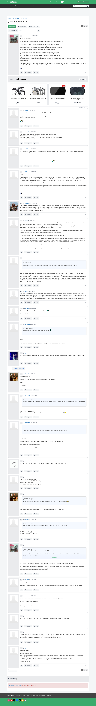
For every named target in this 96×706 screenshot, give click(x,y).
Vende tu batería (26, 695)
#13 (21, 373)
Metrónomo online (34, 695)
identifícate (18, 685)
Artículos (51, 2)
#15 (21, 422)
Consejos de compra (25, 5)
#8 (21, 258)
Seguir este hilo (22, 26)
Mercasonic (66, 2)
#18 (21, 494)
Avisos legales (42, 695)
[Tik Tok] (14, 700)
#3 (21, 131)
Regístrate (85, 2)
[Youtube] (11, 700)
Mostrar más (54, 557)
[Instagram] (9, 700)
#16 (21, 461)
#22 (21, 595)
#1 (21, 35)
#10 (21, 308)
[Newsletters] (25, 700)
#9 (21, 291)
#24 (21, 632)
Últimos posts (11, 5)
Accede (80, 2)
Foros (57, 2)
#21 (21, 579)
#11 (21, 324)
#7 (21, 220)
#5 (21, 171)
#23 (21, 616)
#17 (21, 477)
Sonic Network (19, 695)
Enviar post (12, 26)
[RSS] (22, 700)
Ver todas (82, 79)
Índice (33, 5)
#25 (21, 648)
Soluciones (17, 5)
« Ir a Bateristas (12, 670)
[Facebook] (17, 700)
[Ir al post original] (23, 262)
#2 (21, 110)
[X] (20, 700)
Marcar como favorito (34, 26)
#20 (21, 545)
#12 (21, 353)
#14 (21, 395)
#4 (21, 148)
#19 (21, 519)
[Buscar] (87, 6)
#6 (21, 203)
